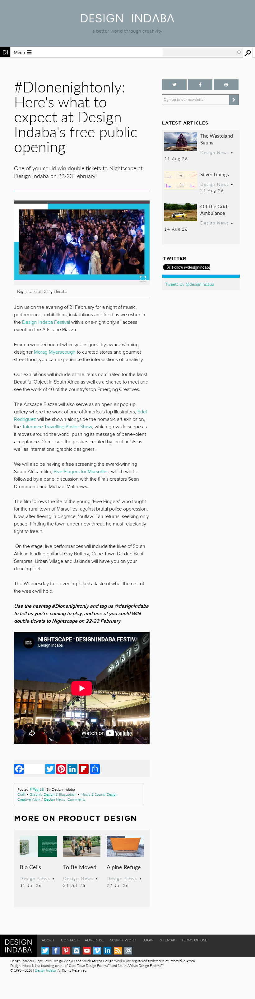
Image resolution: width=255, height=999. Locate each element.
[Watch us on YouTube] (87, 950)
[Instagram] (76, 950)
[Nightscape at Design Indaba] (82, 283)
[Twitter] (50, 768)
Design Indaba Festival (46, 322)
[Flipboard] (84, 768)
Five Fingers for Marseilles (81, 472)
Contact (69, 940)
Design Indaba (45, 970)
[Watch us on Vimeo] (97, 950)
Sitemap (167, 940)
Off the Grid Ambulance (213, 210)
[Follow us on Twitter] (174, 84)
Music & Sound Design (99, 794)
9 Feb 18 (37, 789)
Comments (76, 799)
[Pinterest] (61, 768)
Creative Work (28, 799)
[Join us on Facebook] (200, 84)
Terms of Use (194, 940)
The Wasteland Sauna (216, 139)
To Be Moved (79, 867)
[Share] (95, 768)
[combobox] (202, 52)
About (48, 940)
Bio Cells (30, 867)
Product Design (97, 818)
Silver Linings (214, 174)
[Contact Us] (128, 950)
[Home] (127, 20)
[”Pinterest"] (226, 84)
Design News (54, 799)
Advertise (94, 940)
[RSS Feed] (118, 950)
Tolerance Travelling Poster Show (57, 427)
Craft (21, 794)
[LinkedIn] (72, 768)
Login (148, 940)
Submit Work (123, 940)
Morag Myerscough (55, 352)
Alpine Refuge (124, 867)
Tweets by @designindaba (189, 284)
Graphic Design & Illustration (53, 794)
